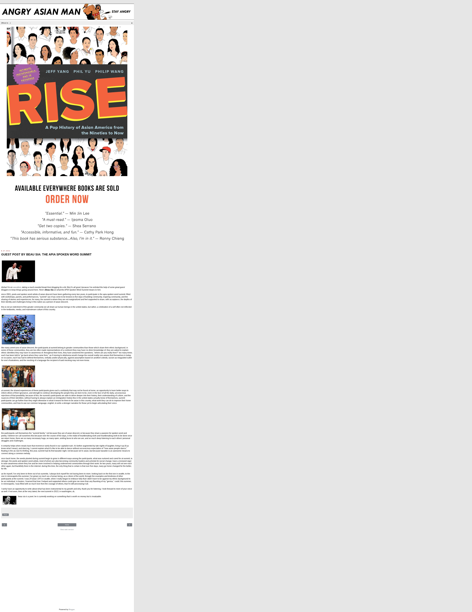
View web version (67, 529)
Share (5, 515)
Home (67, 525)
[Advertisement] (67, 569)
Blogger (72, 609)
